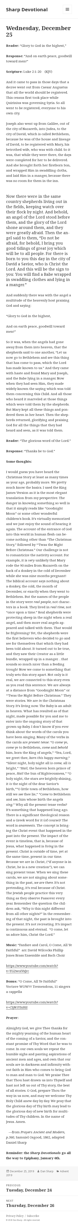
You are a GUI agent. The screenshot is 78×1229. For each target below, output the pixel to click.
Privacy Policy (15, 1216)
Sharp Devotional (27, 9)
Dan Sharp (47, 1171)
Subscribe (33, 1216)
